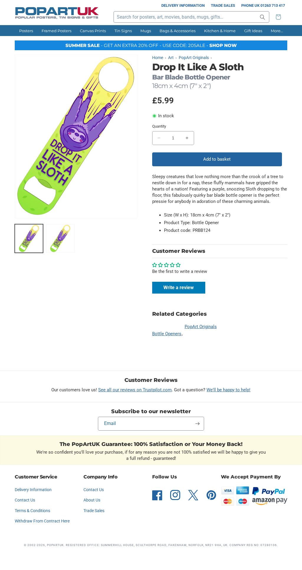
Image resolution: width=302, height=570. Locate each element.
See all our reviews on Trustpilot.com (135, 390)
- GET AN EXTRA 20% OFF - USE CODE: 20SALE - (151, 45)
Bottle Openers (166, 333)
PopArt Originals (201, 326)
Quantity (159, 126)
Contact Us (25, 500)
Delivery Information (183, 5)
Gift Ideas (253, 30)
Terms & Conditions (32, 510)
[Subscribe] (197, 424)
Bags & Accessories (178, 30)
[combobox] (191, 17)
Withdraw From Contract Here (42, 521)
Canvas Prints (93, 30)
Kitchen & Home (220, 30)
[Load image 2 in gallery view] (60, 238)
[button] (279, 17)
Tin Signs (123, 30)
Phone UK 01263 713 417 (263, 5)
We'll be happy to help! (228, 390)
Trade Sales (223, 5)
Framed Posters (56, 30)
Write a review (178, 287)
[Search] (262, 17)
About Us (91, 500)
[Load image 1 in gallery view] (29, 238)
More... (277, 30)
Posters (26, 30)
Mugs (145, 30)
